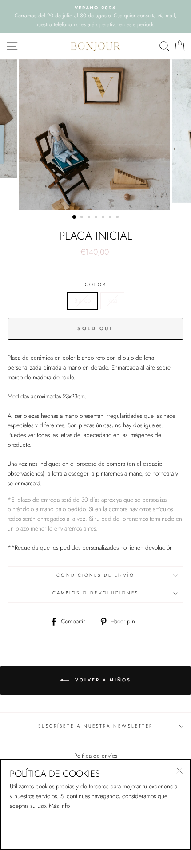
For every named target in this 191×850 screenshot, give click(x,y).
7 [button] (118, 218)
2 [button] (82, 218)
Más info (59, 805)
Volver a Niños (101, 680)
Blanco (82, 300)
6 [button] (111, 218)
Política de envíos (95, 755)
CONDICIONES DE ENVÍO (95, 575)
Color (95, 284)
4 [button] (97, 218)
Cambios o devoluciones (95, 593)
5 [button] (104, 218)
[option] (95, 16)
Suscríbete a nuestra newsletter (95, 726)
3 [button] (90, 218)
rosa (112, 300)
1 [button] (74, 217)
